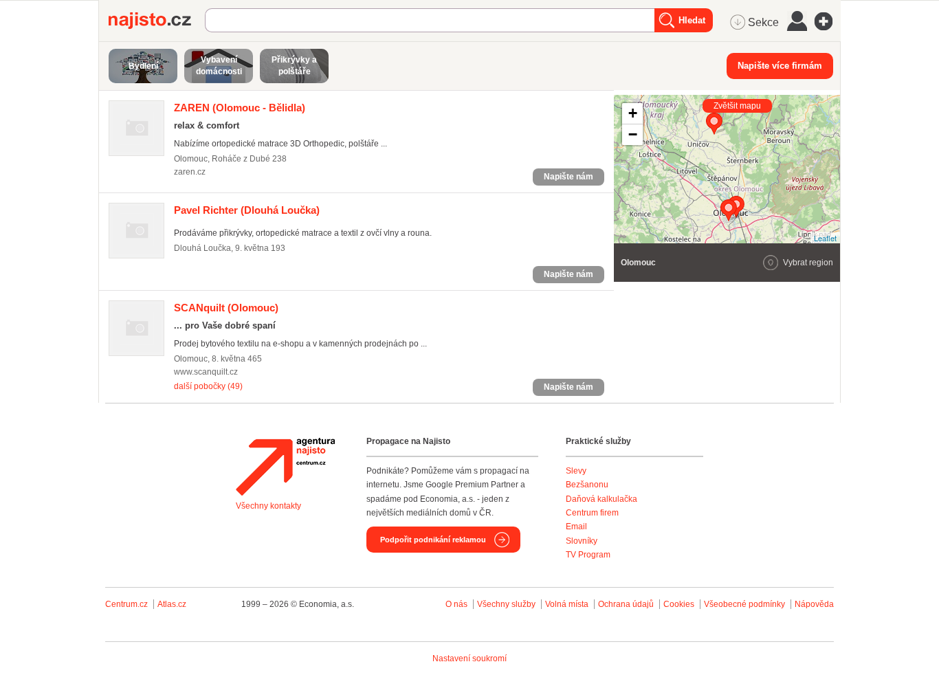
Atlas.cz (171, 604)
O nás (456, 604)
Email (576, 526)
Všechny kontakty (268, 506)
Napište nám (568, 176)
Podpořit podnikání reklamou (433, 539)
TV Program (588, 555)
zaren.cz (190, 172)
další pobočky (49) (208, 386)
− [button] (632, 134)
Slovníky (581, 541)
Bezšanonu (587, 484)
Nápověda (814, 604)
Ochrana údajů (626, 604)
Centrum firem (592, 513)
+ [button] (632, 113)
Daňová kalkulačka (601, 499)
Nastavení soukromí (469, 658)
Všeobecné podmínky (744, 604)
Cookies (678, 604)
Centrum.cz (126, 604)
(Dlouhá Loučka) (247, 210)
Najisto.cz (157, 20)
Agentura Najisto (285, 467)
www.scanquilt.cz (206, 372)
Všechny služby (507, 604)
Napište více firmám (780, 65)
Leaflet (825, 237)
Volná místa (566, 604)
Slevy (576, 471)
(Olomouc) (226, 307)
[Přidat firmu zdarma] (827, 21)
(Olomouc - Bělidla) (239, 107)
